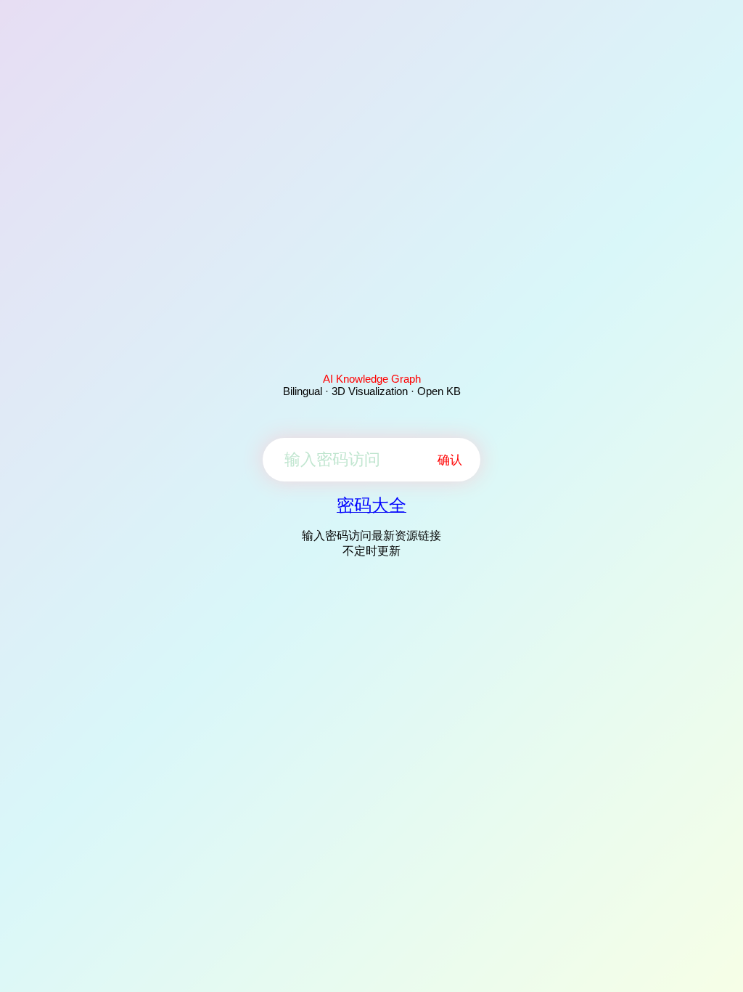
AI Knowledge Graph (372, 379)
